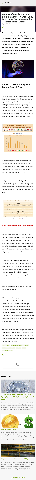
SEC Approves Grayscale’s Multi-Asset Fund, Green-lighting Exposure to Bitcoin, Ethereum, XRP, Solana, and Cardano (17, 397)
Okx (24, 348)
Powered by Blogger (19, 477)
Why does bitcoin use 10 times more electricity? (14, 459)
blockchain (6, 345)
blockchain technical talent (19, 345)
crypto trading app (8, 348)
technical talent (8, 350)
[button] (3, 27)
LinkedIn (18, 348)
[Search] (34, 3)
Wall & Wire (8, 3)
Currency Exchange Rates (8, 429)
